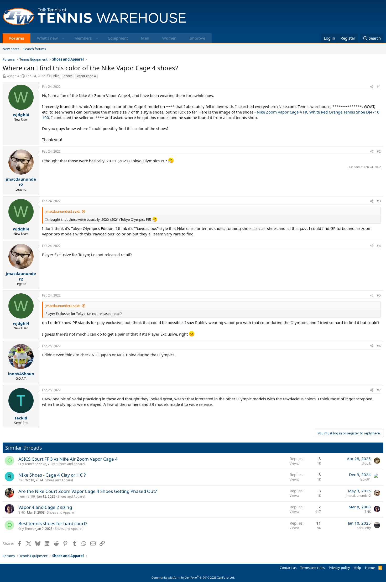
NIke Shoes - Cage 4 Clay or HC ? (52, 475)
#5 (379, 295)
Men (145, 38)
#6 (379, 346)
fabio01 (365, 479)
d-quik (366, 463)
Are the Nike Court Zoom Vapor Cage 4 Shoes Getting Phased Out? (87, 491)
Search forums (34, 48)
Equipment (118, 38)
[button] (63, 38)
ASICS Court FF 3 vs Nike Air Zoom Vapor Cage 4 (68, 459)
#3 (379, 201)
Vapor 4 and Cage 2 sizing (45, 507)
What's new (47, 38)
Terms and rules (312, 567)
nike (56, 76)
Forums (16, 38)
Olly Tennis (26, 464)
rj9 (20, 480)
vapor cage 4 (86, 76)
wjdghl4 (13, 75)
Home (370, 567)
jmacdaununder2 (358, 495)
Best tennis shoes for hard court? (52, 523)
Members (83, 38)
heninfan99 (26, 496)
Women (169, 38)
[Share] (371, 87)
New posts (11, 48)
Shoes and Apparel (71, 464)
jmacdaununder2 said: (62, 211)
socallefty (364, 528)
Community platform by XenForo (193, 577)
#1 (379, 86)
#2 (379, 151)
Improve (197, 38)
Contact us (288, 567)
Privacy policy (339, 567)
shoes (68, 76)
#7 (379, 390)
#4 (379, 246)
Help (357, 567)
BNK (21, 512)
